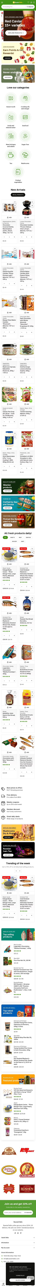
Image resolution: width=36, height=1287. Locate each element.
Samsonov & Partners (20, 1021)
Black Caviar (6, 568)
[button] (2, 2)
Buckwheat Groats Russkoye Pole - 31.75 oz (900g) (26, 671)
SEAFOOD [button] (28, 537)
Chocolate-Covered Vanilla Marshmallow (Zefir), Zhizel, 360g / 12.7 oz (8, 228)
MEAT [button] (20, 537)
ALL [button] (5, 537)
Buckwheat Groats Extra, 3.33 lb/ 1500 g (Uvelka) (26, 717)
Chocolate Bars (25, 316)
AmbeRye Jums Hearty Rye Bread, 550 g (9, 715)
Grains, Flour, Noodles (24, 667)
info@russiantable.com (11, 1259)
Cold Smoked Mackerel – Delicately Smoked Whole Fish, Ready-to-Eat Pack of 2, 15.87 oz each (26, 574)
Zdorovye (16, 1128)
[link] (11, 98)
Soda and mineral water (11, 126)
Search (30, 7)
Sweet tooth (10, 107)
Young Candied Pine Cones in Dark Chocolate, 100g (23, 1049)
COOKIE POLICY (20, 1275)
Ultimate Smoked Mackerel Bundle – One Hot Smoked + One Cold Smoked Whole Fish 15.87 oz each (26, 763)
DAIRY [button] (22, 541)
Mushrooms (25, 163)
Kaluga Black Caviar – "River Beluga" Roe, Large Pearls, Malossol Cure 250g (9, 573)
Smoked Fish (24, 568)
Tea (11, 163)
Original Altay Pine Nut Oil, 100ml (23, 1038)
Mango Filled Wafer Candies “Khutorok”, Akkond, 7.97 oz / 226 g (9, 324)
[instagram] (18, 1233)
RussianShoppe (18, 982)
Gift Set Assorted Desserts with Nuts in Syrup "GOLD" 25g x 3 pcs (23, 1092)
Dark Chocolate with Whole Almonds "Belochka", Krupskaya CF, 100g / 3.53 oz (26, 323)
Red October (17, 944)
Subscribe (29, 1212)
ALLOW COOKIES (20, 1280)
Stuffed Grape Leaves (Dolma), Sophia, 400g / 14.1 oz (25, 370)
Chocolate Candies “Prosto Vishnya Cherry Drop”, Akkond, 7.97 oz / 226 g (26, 228)
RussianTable (18, 1222)
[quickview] (14, 205)
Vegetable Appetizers (6, 364)
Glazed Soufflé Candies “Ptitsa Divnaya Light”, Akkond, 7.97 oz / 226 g (9, 275)
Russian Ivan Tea (18, 968)
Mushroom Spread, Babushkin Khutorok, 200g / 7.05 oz (9, 370)
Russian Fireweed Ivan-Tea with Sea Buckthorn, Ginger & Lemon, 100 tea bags (23, 971)
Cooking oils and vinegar (25, 108)
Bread (22, 617)
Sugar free (25, 144)
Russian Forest (18, 1088)
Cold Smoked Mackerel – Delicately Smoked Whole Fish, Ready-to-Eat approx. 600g (9, 623)
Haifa (15, 1057)
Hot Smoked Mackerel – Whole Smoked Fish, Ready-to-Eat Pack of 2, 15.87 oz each (23, 1061)
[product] (7, 949)
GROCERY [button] (14, 541)
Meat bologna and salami (11, 145)
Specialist (17, 958)
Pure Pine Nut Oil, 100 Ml (22, 960)
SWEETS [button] (12, 537)
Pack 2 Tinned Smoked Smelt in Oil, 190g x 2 (21, 1120)
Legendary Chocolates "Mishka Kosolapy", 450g (9, 671)
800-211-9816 (8, 1261)
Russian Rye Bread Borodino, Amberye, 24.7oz (26, 621)
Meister (16, 1118)
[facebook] (15, 1233)
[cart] (34, 2)
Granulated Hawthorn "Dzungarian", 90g (21, 1131)
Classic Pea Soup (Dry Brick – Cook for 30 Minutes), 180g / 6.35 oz (8, 414)
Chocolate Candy (8, 666)
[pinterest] (20, 1233)
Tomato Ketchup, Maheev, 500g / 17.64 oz (26, 413)
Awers (15, 1103)
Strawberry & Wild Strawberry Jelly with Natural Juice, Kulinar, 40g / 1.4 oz (26, 460)
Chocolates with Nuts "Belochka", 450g (8, 760)
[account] (31, 2)
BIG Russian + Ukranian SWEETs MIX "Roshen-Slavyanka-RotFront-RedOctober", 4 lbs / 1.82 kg (22, 988)
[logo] (18, 2)
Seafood (25, 125)
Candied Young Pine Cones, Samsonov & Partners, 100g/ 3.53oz (23, 1024)
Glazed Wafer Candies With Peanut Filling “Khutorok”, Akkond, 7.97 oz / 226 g (26, 276)
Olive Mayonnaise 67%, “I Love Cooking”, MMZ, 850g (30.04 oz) (9, 459)
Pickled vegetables (18, 181)
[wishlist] (29, 2)
